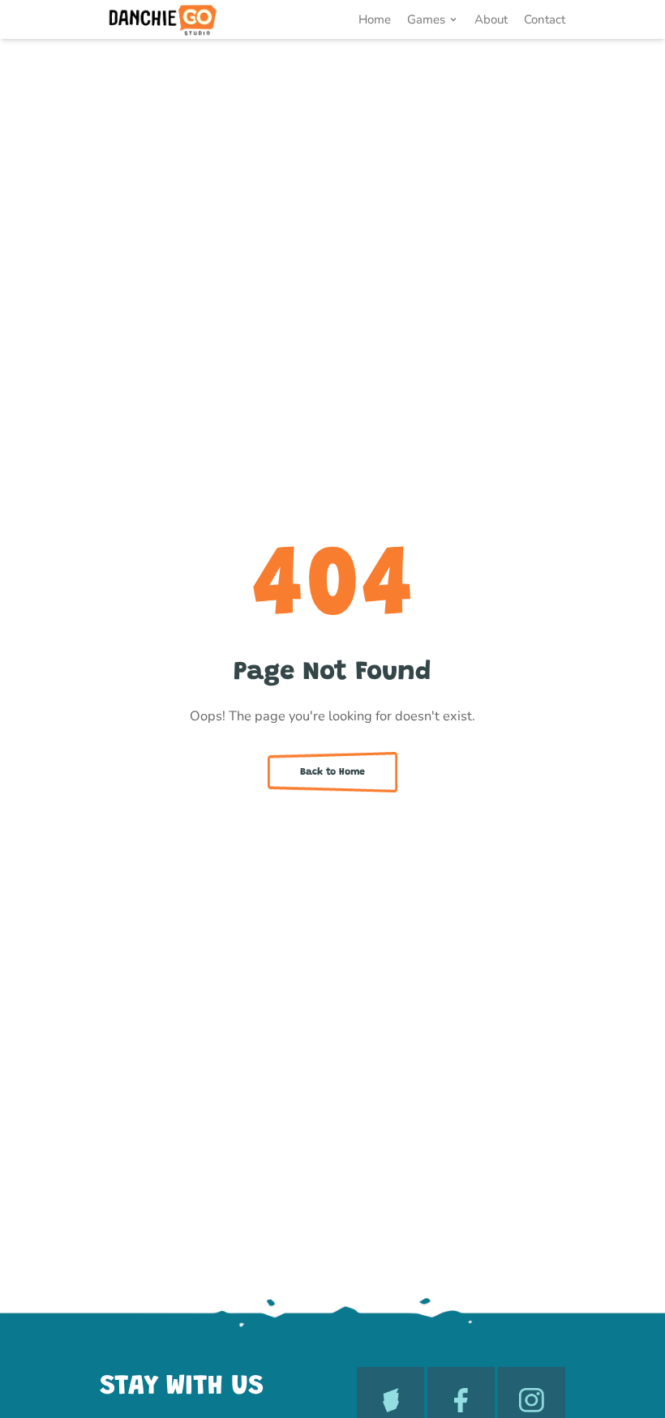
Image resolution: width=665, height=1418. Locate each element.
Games (426, 19)
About (491, 19)
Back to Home (332, 772)
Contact (544, 19)
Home (374, 19)
